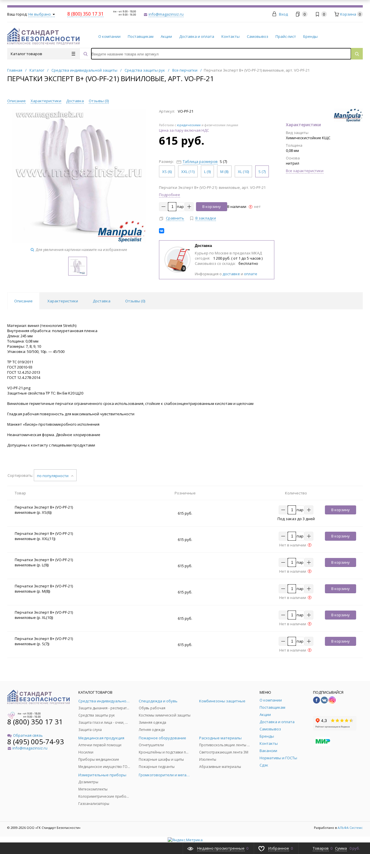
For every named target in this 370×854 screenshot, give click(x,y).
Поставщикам (140, 36)
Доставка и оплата (196, 36)
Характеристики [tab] (62, 301)
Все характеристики (304, 170)
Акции (166, 36)
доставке (231, 273)
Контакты (230, 36)
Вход (283, 14)
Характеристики (46, 100)
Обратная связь (28, 735)
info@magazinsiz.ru (166, 14)
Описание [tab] (23, 301)
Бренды (310, 36)
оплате (250, 273)
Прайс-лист (285, 36)
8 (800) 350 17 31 (35, 721)
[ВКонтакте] (161, 230)
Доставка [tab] (101, 301)
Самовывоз (257, 36)
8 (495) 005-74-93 (35, 741)
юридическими (189, 125)
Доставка (75, 100)
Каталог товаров (26, 53)
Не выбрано (40, 14)
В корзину (211, 206)
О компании (109, 36)
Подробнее (169, 194)
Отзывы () (99, 100)
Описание (16, 100)
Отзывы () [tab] (135, 301)
